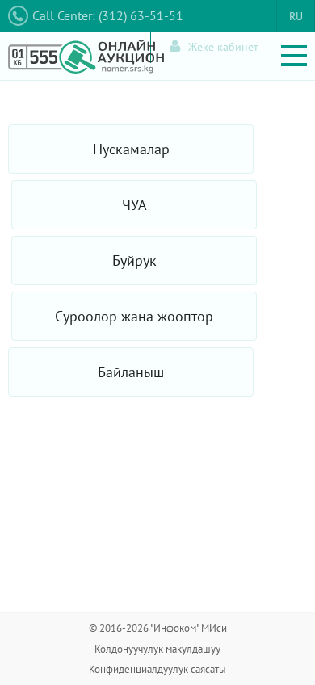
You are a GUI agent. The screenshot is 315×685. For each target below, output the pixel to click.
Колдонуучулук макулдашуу (157, 649)
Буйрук (134, 260)
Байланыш (131, 372)
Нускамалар (131, 149)
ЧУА (134, 204)
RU (296, 16)
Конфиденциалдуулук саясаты (157, 669)
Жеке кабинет (223, 47)
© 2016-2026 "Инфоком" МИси (158, 628)
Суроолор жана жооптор (134, 316)
